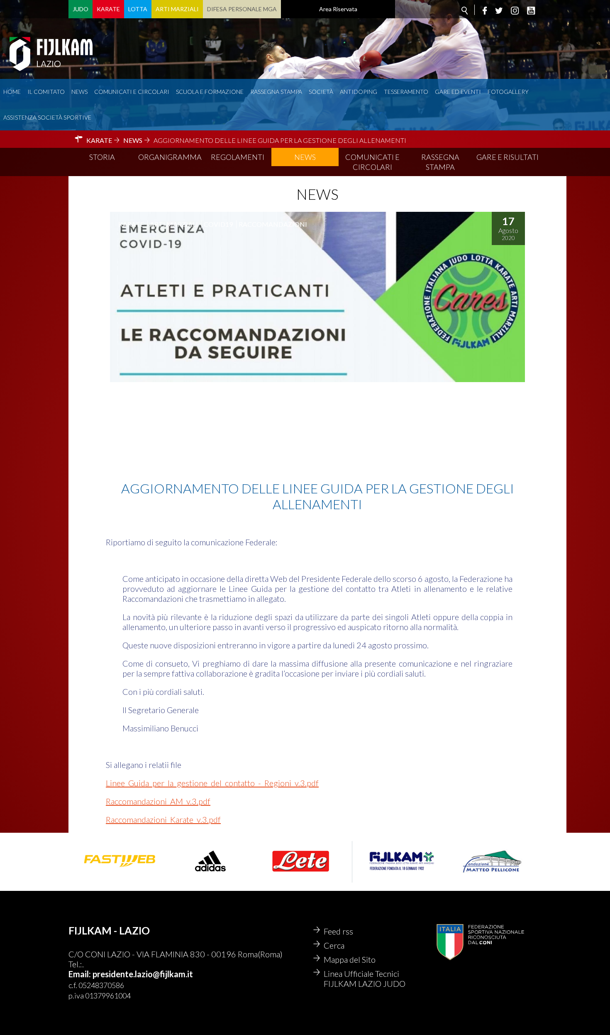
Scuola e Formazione (210, 91)
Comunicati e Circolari (372, 162)
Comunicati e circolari (131, 91)
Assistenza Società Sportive (47, 117)
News (79, 91)
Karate (108, 8)
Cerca (334, 945)
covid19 (218, 224)
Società (321, 91)
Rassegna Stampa (276, 91)
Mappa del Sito (350, 959)
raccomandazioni (273, 224)
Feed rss (338, 931)
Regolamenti (237, 157)
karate (131, 224)
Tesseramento (406, 91)
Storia (102, 157)
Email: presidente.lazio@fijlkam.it (130, 974)
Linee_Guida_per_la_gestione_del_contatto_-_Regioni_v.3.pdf (212, 783)
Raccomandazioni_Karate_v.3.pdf (163, 819)
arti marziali (174, 224)
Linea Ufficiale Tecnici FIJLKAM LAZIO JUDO (364, 978)
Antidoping (358, 91)
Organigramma (170, 157)
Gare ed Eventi (458, 91)
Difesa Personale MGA (242, 8)
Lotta (137, 8)
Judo (80, 8)
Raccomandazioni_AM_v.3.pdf (158, 801)
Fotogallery (508, 91)
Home (12, 91)
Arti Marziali (177, 8)
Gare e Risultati (507, 157)
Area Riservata (338, 8)
